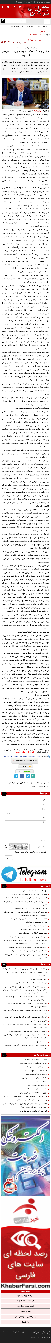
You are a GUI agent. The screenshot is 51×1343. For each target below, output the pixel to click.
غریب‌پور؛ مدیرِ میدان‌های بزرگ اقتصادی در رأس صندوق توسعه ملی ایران (25, 1047)
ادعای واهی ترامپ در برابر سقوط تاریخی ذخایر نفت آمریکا (28, 937)
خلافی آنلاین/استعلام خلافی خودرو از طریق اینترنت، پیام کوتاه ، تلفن (25, 1104)
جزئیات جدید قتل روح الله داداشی (36, 1089)
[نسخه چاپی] (2, 42)
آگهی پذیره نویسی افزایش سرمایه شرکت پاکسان (31, 983)
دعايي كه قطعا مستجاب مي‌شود (37, 1085)
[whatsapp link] (33, 776)
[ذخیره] (9, 42)
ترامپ (38, 756)
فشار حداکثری (8, 756)
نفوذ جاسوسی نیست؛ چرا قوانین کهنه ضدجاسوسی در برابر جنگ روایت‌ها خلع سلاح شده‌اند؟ (27, 1005)
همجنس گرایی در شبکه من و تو (37, 1067)
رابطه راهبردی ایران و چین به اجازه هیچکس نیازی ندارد (29, 894)
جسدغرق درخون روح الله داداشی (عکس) (34, 1107)
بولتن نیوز (37, 111)
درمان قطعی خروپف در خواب (26, 1316)
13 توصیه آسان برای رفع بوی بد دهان (35, 1070)
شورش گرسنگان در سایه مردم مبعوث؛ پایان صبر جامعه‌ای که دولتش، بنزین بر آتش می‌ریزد (25, 1026)
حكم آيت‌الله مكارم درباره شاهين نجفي (34, 1078)
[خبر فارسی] (25, 1243)
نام (44, 800)
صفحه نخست (46, 40)
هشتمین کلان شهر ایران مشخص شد (35, 1059)
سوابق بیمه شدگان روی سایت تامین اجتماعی (33, 1063)
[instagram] (20, 7)
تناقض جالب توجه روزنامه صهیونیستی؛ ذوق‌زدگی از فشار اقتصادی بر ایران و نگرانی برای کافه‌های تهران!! (25, 1036)
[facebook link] (22, 776)
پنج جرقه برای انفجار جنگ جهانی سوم (35, 890)
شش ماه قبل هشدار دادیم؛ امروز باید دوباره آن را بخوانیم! (28, 951)
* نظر (43, 818)
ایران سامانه (35, 1337)
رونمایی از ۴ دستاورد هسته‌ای (37, 926)
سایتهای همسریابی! (41, 1081)
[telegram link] (28, 776)
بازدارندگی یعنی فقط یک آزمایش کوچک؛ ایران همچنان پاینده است (26, 1017)
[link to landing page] (37, 11)
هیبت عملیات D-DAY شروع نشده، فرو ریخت (33, 933)
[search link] (3, 21)
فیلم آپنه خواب (25, 1311)
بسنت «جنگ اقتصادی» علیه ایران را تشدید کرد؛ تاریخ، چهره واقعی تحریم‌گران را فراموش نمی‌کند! (26, 998)
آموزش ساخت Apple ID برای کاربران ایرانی (33, 1092)
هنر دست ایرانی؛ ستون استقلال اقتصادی (34, 929)
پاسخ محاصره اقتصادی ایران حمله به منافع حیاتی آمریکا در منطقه (26, 898)
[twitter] (8, 7)
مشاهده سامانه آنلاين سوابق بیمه (36, 1074)
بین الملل (38, 40)
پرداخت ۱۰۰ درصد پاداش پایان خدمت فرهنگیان (32, 1100)
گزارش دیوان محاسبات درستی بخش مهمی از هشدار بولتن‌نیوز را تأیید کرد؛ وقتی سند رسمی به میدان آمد (25, 920)
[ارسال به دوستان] (5, 42)
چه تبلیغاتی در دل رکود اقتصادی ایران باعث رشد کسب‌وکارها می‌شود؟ (25, 969)
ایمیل (43, 809)
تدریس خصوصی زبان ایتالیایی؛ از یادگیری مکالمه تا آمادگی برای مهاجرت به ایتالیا (27, 974)
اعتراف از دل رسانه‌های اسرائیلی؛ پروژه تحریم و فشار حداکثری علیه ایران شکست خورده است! (24, 956)
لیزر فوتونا (25, 1322)
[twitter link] (16, 776)
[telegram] (14, 7)
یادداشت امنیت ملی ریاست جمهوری (24, 756)
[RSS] (2, 7)
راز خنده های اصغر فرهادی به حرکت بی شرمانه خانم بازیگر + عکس (25, 1096)
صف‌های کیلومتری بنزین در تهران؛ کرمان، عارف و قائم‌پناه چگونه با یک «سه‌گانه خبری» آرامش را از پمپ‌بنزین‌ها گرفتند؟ (25, 942)
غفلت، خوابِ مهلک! (40, 1042)
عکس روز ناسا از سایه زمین (38, 979)
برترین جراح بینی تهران (25, 1295)
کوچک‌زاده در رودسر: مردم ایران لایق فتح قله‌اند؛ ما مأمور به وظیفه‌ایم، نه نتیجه (24, 903)
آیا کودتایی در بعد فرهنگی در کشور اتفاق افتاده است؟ (30, 908)
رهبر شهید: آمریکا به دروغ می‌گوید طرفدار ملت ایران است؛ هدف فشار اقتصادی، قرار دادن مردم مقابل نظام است (25, 914)
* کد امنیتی (41, 840)
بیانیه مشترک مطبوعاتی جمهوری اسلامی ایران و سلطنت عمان (28, 1031)
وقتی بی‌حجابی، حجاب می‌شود (37, 1021)
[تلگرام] (26, 874)
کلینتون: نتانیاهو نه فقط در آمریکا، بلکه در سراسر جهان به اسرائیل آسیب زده (26, 26)
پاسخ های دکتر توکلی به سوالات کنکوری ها (33, 1111)
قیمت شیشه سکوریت (25, 1300)
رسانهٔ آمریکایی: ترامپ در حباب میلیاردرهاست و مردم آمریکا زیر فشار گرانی (25, 1012)
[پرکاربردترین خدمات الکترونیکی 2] (25, 1156)
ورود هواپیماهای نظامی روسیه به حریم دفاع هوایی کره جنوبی (27, 947)
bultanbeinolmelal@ (25, 752)
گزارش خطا (24, 766)
